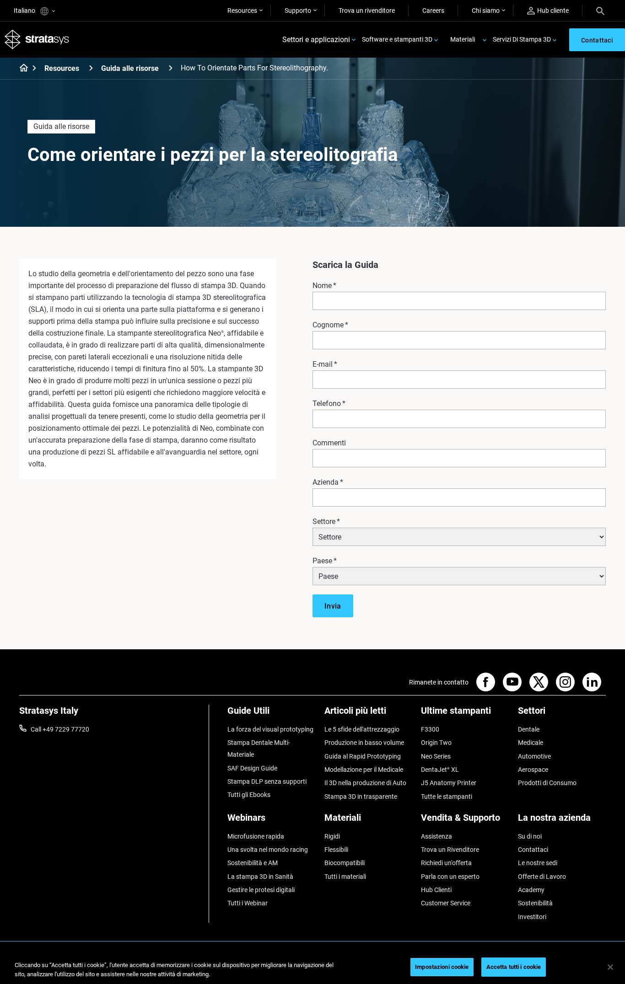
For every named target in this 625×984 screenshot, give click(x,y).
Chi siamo (486, 10)
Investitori (532, 916)
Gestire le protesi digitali (261, 889)
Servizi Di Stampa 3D (522, 39)
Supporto (298, 10)
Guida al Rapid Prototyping (362, 756)
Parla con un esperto (450, 876)
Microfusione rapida (255, 836)
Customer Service (445, 903)
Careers (433, 10)
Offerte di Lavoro (542, 876)
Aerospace (533, 769)
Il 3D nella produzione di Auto (365, 782)
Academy (531, 889)
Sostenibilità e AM (252, 862)
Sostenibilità (535, 903)
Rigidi (332, 836)
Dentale (528, 729)
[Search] (600, 10)
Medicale (530, 742)
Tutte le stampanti (446, 796)
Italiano (25, 10)
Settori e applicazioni (316, 39)
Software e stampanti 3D (397, 39)
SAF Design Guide (252, 768)
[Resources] (91, 68)
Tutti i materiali (345, 876)
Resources (242, 10)
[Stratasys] (37, 39)
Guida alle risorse (130, 68)
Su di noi (530, 836)
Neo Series (436, 756)
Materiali (462, 39)
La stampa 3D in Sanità (260, 876)
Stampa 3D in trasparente (360, 796)
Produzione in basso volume (364, 742)
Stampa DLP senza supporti (267, 781)
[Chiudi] (610, 967)
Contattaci (533, 849)
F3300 (430, 729)
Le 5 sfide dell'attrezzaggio (361, 729)
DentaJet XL (440, 769)
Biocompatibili (344, 862)
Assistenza (436, 836)
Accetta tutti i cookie (513, 966)
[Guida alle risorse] (171, 68)
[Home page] (20, 69)
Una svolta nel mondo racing (267, 849)
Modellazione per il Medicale (363, 769)
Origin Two (436, 742)
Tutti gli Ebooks (248, 794)
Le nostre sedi (537, 862)
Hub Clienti (436, 889)
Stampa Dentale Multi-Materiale (258, 748)
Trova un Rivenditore (450, 849)
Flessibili (336, 849)
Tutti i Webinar (247, 903)
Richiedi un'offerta (446, 862)
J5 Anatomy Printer (448, 782)
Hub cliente (553, 10)
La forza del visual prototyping (270, 729)
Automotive (534, 756)
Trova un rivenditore (367, 10)
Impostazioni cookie (442, 966)
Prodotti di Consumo (547, 782)
